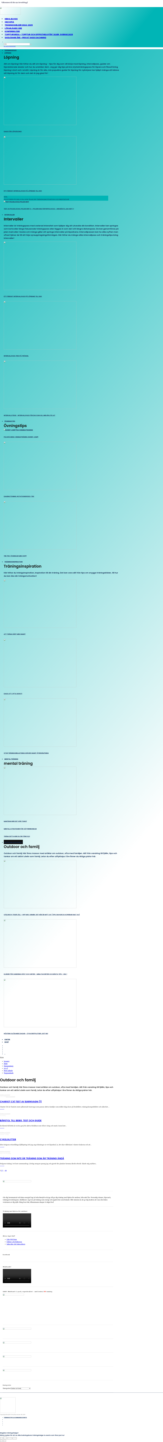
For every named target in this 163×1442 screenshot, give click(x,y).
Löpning (7, 53)
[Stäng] (1, 1438)
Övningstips (9, 421)
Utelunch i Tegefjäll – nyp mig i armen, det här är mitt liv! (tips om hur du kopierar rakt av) (42, 915)
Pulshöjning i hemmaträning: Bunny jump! (21, 437)
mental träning (11, 759)
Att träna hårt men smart (15, 634)
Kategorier (7, 1388)
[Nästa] (4, 1441)
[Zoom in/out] (14, 1438)
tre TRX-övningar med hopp (15, 556)
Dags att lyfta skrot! (13, 694)
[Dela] (5, 1438)
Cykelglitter (8, 1139)
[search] (31, 44)
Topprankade (8, 1073)
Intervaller (9, 215)
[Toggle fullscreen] (9, 1438)
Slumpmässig (8, 1066)
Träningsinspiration (13, 562)
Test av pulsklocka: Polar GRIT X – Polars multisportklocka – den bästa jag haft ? (39, 209)
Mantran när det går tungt (15, 821)
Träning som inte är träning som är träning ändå (32, 1158)
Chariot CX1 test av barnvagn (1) (21, 1101)
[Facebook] (4, 1045)
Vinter (7, 1039)
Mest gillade (8, 1071)
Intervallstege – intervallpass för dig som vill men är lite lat (29, 415)
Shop (6, 1042)
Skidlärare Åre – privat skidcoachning (25, 37)
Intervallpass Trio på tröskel (16, 356)
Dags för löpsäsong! (13, 131)
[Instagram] (4, 1047)
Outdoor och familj (13, 842)
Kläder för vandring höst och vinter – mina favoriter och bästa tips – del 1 (35, 974)
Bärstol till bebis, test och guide (21, 1120)
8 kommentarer (10, 1096)
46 (6, 1170)
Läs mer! (2, 1109)
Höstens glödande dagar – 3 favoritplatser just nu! (26, 1033)
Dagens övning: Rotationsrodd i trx (19, 496)
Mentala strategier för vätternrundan (20, 829)
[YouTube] (4, 1051)
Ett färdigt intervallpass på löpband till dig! (23, 191)
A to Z (6, 1068)
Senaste (6, 1061)
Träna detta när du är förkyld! (17, 836)
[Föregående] (1, 1441)
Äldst (6, 1064)
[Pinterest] (4, 1049)
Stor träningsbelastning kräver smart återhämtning (26, 753)
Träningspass (10, 50)
